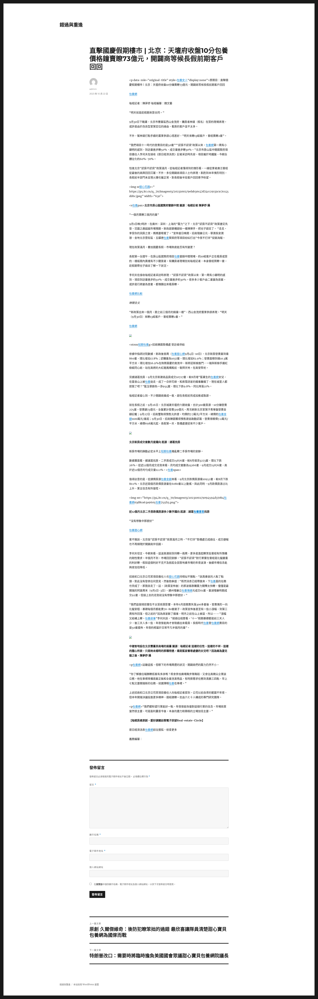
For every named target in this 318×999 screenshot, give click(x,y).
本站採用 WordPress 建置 (86, 984)
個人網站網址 (96, 867)
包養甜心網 (178, 353)
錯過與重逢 (71, 25)
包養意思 (199, 511)
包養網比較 (135, 293)
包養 (135, 205)
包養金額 (166, 479)
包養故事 (150, 618)
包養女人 (182, 80)
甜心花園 (144, 186)
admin (93, 89)
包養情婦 (187, 590)
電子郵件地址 (97, 851)
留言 (92, 784)
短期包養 (143, 344)
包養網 (133, 94)
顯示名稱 (95, 834)
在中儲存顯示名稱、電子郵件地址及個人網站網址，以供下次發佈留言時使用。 (135, 884)
